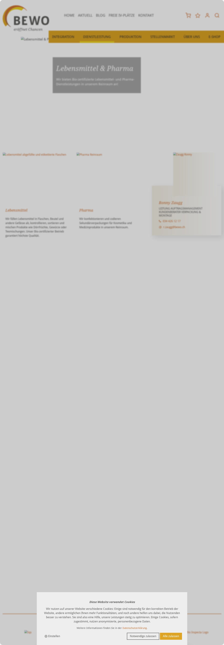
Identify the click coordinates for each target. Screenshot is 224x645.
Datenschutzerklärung (134, 628)
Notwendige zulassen (143, 636)
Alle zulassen (171, 636)
